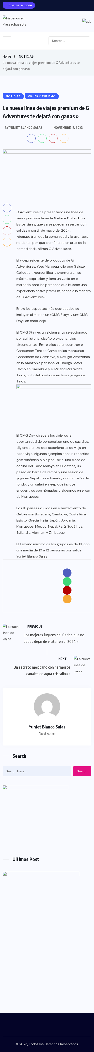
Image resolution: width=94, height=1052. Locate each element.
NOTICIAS (26, 56)
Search (82, 771)
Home (7, 56)
